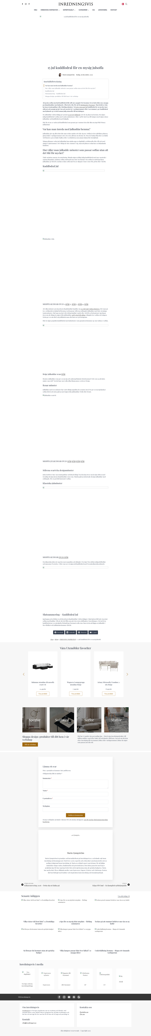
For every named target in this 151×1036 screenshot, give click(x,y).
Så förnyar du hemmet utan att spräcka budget (38, 952)
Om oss (82, 1014)
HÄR (67, 304)
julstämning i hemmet (87, 105)
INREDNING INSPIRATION (68, 639)
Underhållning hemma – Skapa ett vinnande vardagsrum (112, 952)
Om (93, 10)
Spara (44, 17)
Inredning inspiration (49, 10)
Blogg (56, 639)
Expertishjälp (68, 10)
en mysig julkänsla (74, 115)
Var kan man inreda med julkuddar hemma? (59, 85)
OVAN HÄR (63, 557)
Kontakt (114, 10)
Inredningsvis (26, 1010)
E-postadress (48, 798)
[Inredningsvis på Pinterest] (29, 4)
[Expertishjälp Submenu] (75, 10)
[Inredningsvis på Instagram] (26, 4)
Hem (35, 10)
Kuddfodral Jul (49, 91)
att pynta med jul (81, 107)
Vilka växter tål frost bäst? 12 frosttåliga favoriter (38, 922)
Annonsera (102, 10)
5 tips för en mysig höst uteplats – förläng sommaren (75, 922)
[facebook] (59, 997)
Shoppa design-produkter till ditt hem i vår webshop (61, 96)
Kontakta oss (84, 1012)
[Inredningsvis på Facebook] (22, 4)
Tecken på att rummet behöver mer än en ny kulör (112, 922)
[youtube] (69, 997)
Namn (45, 790)
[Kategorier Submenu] (89, 10)
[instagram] (64, 997)
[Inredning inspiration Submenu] (59, 10)
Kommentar (47, 778)
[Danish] (123, 4)
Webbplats (46, 806)
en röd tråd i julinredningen (90, 309)
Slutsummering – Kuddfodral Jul (55, 93)
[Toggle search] (126, 4)
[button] (23, 674)
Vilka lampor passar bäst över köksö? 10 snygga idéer (75, 952)
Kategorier (83, 10)
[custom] (74, 997)
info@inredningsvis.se (29, 1023)
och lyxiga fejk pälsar (78, 315)
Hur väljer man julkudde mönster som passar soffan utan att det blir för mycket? (70, 88)
